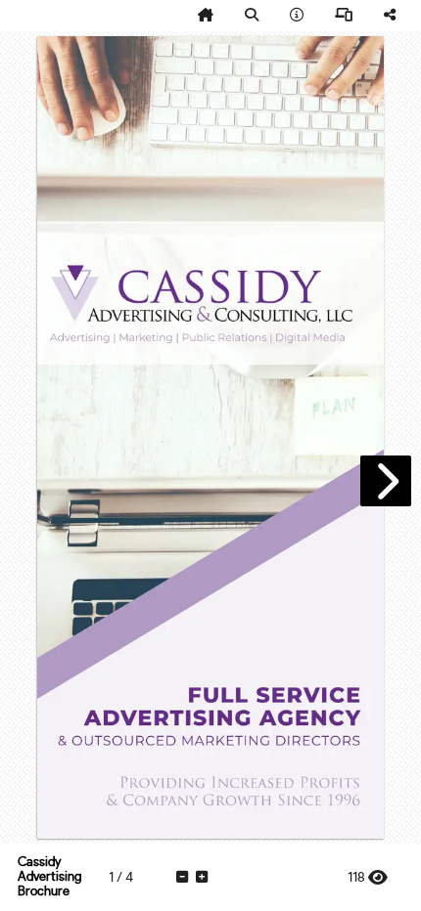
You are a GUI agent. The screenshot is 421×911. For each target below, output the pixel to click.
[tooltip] (205, 15)
